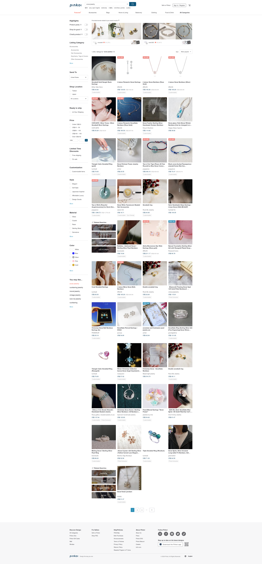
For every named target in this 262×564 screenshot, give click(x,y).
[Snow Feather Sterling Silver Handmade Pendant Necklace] (155, 109)
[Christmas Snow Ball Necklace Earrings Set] (104, 314)
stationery (104, 8)
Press (137, 535)
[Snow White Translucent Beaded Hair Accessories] (129, 191)
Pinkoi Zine (73, 535)
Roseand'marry (173, 251)
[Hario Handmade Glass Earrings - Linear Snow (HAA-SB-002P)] (180, 191)
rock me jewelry (75, 299)
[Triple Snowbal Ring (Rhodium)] (155, 437)
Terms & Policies (119, 541)
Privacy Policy (118, 544)
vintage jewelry (75, 295)
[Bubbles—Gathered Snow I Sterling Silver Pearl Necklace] (129, 232)
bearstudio (120, 251)
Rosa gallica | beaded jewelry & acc (103, 415)
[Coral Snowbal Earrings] (104, 273)
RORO (119, 496)
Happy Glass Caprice (175, 128)
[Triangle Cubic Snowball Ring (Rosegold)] (104, 355)
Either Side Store (97, 87)
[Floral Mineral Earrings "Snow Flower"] (155, 396)
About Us (138, 533)
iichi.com (138, 547)
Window (72, 544)
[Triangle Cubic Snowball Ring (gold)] (104, 150)
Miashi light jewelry (149, 374)
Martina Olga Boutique (124, 455)
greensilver (172, 455)
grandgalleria (172, 333)
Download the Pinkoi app (171, 544)
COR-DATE (95, 128)
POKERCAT (95, 333)
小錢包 (110, 8)
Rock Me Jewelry (148, 210)
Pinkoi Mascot (140, 541)
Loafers (128, 8)
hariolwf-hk (171, 210)
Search (132, 4)
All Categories (74, 533)
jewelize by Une (148, 415)
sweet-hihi (120, 210)
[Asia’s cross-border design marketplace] (75, 5)
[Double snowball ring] (155, 273)
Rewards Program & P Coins (122, 550)
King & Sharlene (148, 128)
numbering (73, 302)
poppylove (146, 169)
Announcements (118, 538)
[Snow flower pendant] (129, 478)
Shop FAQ (95, 535)
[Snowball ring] (155, 191)
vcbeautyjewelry (173, 292)
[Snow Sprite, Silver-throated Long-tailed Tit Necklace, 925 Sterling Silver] (180, 437)
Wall (71, 541)
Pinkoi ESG (139, 538)
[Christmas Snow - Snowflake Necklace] (155, 355)
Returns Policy (118, 547)
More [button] (71, 63)
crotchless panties (119, 8)
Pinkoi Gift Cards (75, 538)
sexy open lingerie (94, 8)
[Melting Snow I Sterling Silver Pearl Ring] (104, 437)
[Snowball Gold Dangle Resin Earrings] (104, 68)
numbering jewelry (76, 287)
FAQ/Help (117, 533)
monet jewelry (75, 291)
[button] (86, 140)
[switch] (79, 24)
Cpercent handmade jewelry (126, 415)
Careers (138, 544)
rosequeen (120, 374)
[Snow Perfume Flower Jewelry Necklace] (129, 150)
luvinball (94, 169)
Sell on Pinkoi (166, 5)
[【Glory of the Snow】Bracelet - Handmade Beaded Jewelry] (104, 396)
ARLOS (119, 87)
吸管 (86, 8)
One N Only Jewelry (174, 415)
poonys (119, 333)
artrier (119, 169)
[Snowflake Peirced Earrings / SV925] (129, 314)
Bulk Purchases (118, 535)
